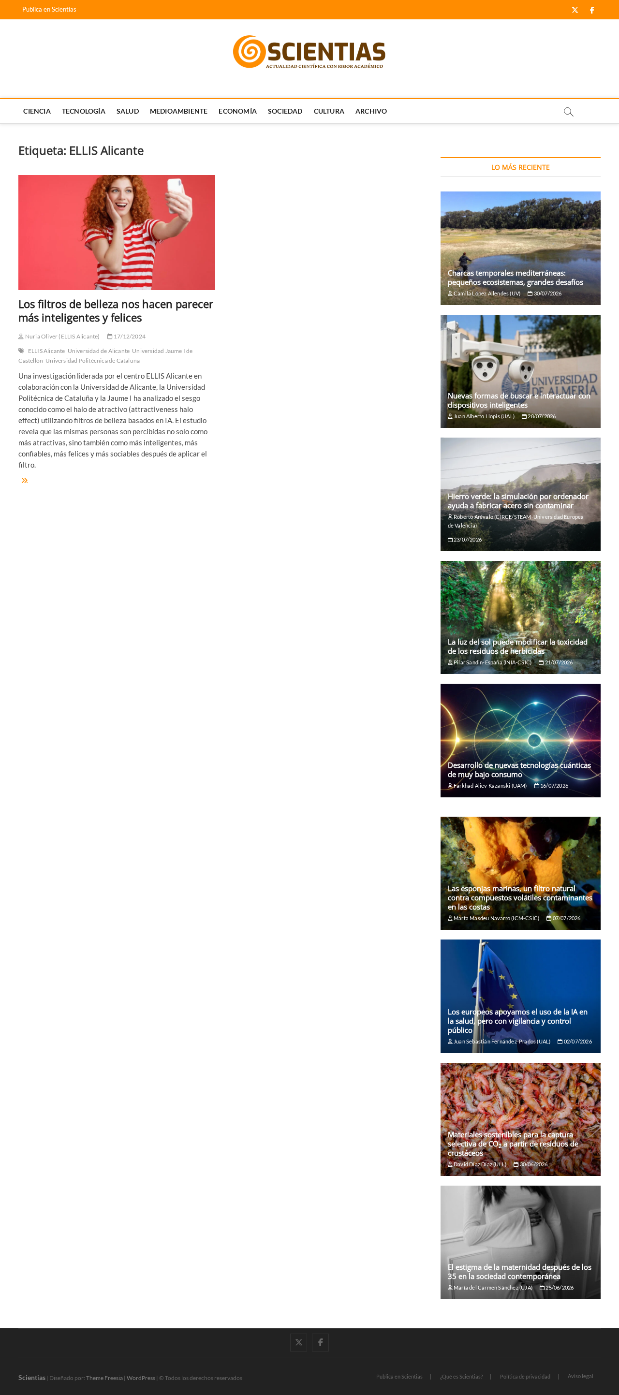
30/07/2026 (546, 293)
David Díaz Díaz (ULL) (479, 1164)
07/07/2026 (565, 918)
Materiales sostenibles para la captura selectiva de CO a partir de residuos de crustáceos (513, 1144)
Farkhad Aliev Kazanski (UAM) (490, 785)
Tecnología (83, 111)
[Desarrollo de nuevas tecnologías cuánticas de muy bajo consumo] (521, 740)
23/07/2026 (467, 539)
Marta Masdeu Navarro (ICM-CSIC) (496, 918)
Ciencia (36, 111)
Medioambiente (179, 111)
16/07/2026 (553, 785)
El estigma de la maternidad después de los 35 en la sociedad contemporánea (519, 1271)
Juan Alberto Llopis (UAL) (484, 416)
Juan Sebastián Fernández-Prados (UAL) (502, 1041)
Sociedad (285, 111)
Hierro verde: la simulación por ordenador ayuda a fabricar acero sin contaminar (518, 500)
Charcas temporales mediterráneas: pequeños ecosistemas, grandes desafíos (515, 277)
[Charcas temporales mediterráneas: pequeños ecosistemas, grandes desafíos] (521, 248)
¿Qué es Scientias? (461, 1376)
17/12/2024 (129, 336)
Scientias (31, 1377)
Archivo (371, 111)
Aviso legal (580, 1376)
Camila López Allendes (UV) (486, 293)
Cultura (329, 111)
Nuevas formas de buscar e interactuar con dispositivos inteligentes (519, 400)
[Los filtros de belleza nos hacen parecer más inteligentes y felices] (116, 232)
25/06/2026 (559, 1287)
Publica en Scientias (49, 9)
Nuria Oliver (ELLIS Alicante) (62, 336)
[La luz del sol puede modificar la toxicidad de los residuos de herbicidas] (521, 618)
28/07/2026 (541, 416)
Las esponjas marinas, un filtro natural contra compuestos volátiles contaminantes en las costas (520, 897)
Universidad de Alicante (99, 350)
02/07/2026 (577, 1041)
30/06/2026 (532, 1164)
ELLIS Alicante (46, 350)
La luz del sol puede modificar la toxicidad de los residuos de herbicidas (518, 646)
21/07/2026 (558, 662)
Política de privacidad (525, 1376)
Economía (238, 111)
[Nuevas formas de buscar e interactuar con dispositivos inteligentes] (521, 371)
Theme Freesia (104, 1377)
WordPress (141, 1377)
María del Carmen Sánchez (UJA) (492, 1287)
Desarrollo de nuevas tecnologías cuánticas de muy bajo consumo (519, 769)
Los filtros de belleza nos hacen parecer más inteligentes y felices (115, 310)
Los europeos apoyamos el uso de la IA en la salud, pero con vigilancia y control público (518, 1021)
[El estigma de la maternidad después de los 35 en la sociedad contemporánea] (521, 1242)
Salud (128, 111)
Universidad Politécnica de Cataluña (92, 360)
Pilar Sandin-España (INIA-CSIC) (492, 662)
